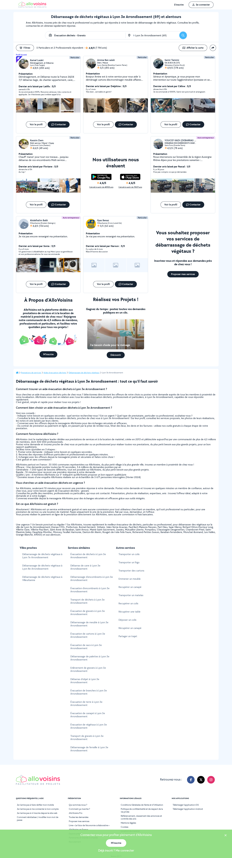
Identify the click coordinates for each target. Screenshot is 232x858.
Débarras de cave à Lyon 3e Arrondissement (85, 567)
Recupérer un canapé (130, 587)
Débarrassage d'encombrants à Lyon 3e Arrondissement (91, 578)
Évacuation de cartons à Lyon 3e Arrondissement (87, 635)
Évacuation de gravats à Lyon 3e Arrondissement (87, 612)
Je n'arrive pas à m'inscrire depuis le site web (37, 813)
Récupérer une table (129, 611)
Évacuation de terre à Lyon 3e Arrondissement (86, 703)
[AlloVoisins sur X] (201, 780)
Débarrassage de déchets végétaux (84, 372)
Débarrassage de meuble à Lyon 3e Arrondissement (89, 624)
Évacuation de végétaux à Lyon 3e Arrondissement (88, 726)
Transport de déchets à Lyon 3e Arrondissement (87, 601)
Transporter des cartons (131, 570)
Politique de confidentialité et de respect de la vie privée (142, 810)
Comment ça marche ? (79, 809)
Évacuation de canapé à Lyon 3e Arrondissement (87, 715)
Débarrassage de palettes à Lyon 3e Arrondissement (89, 658)
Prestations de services (31, 372)
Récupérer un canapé (130, 628)
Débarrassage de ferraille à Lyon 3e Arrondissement (89, 749)
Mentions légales (128, 822)
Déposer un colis (127, 619)
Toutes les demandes (78, 817)
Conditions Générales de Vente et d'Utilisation (142, 804)
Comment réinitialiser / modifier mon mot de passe (37, 818)
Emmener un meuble (130, 578)
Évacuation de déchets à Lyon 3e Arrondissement (88, 556)
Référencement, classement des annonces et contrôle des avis (141, 817)
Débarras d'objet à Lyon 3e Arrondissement (84, 681)
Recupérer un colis (128, 603)
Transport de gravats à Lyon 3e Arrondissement (87, 737)
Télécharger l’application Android (188, 809)
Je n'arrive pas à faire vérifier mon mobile (35, 804)
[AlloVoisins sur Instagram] (211, 780)
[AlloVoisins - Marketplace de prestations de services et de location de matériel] (32, 6)
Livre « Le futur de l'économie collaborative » (89, 825)
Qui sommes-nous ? (78, 804)
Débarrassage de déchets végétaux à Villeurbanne (42, 578)
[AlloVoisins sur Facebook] (191, 780)
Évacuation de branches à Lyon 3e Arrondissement (88, 692)
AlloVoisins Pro (75, 813)
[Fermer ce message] (225, 836)
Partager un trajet (128, 636)
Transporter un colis (129, 554)
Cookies (124, 826)
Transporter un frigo (129, 562)
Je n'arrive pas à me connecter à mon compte (38, 809)
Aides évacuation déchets (55, 372)
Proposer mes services (79, 821)
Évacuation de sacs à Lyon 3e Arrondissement (86, 646)
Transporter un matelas (131, 595)
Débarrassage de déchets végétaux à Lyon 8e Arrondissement (42, 567)
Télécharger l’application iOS (186, 804)
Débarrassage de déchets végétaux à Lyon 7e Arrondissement (42, 556)
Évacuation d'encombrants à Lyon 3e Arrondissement (90, 590)
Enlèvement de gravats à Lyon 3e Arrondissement (88, 669)
